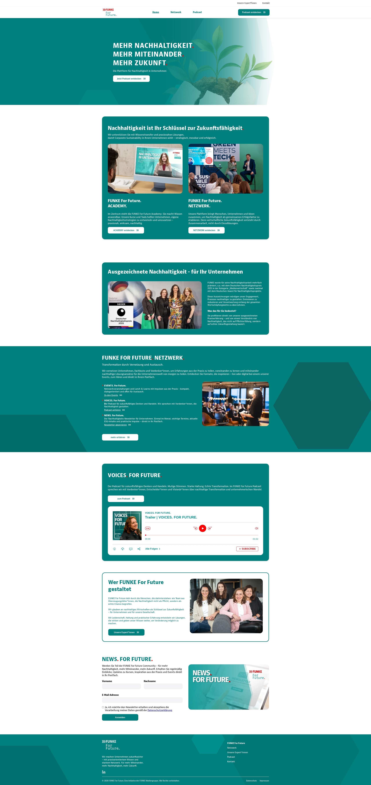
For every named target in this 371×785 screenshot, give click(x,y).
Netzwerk (176, 12)
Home (155, 12)
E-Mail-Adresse (110, 694)
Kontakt (266, 3)
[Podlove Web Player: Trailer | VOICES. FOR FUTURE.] (185, 530)
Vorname (107, 681)
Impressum (264, 781)
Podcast (197, 12)
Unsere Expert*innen (247, 3)
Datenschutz (251, 781)
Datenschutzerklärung (160, 710)
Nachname (150, 681)
